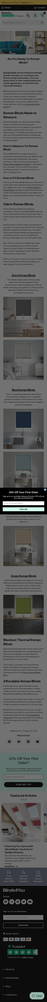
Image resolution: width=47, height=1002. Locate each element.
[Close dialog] (45, 490)
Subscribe (23, 509)
